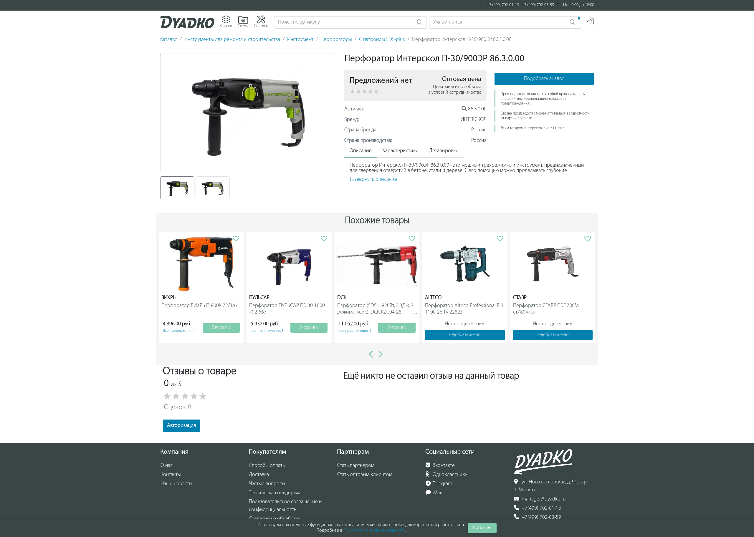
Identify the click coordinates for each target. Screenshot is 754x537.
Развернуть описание (373, 179)
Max (437, 493)
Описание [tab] (361, 151)
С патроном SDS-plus (382, 39)
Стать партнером (355, 465)
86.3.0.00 (477, 109)
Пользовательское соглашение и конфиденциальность (285, 506)
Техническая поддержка (275, 493)
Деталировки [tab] (444, 151)
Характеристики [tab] (400, 151)
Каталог (168, 39)
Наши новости (176, 484)
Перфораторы (336, 39)
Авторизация (181, 425)
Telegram (442, 484)
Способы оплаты (267, 465)
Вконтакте (443, 465)
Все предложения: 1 (179, 331)
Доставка (259, 475)
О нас (167, 465)
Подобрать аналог (544, 79)
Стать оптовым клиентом (364, 475)
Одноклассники (449, 475)
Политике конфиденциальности (374, 530)
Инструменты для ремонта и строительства (232, 39)
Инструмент (300, 39)
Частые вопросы (267, 484)
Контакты (171, 475)
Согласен (482, 528)
